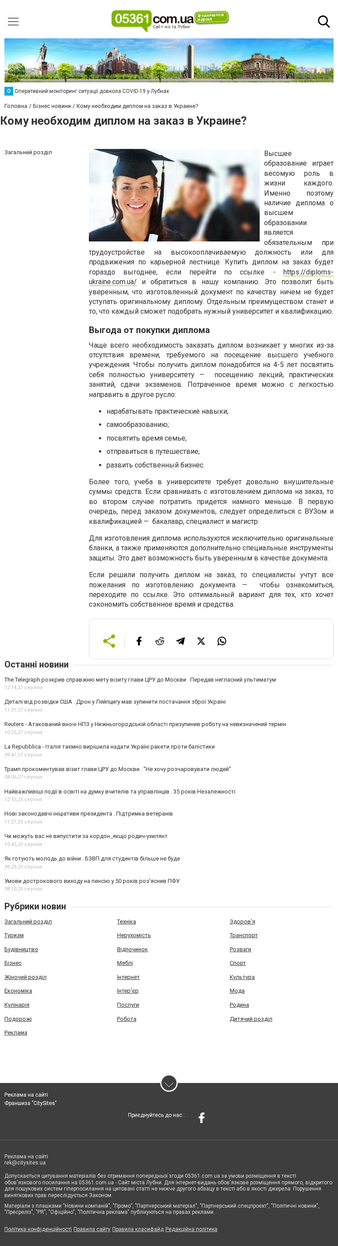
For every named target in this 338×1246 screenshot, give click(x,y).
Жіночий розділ (25, 977)
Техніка (126, 921)
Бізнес (13, 963)
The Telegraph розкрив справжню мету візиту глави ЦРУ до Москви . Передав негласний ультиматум (140, 679)
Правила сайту (91, 1229)
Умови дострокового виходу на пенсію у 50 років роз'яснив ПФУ (92, 881)
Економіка (18, 990)
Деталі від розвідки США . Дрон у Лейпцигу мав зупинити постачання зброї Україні (115, 701)
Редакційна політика (191, 1229)
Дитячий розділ (251, 1019)
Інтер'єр (128, 990)
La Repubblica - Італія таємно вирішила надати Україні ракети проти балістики (109, 746)
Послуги (128, 1004)
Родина (239, 1004)
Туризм (14, 935)
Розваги (240, 949)
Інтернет (128, 977)
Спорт (238, 963)
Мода (237, 990)
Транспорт (244, 935)
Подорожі (18, 1019)
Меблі (125, 963)
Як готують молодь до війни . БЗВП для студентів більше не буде (92, 858)
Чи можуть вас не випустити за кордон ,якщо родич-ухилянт (86, 836)
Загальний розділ (28, 921)
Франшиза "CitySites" (30, 1103)
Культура (242, 977)
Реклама (15, 1032)
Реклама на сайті (26, 1095)
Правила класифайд (138, 1229)
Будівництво (21, 949)
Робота (126, 1019)
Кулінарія (16, 1004)
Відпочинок (132, 949)
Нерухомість (134, 935)
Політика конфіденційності (38, 1229)
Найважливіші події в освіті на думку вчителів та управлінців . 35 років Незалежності (119, 791)
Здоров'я (242, 921)
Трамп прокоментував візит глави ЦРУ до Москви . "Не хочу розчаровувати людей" (117, 769)
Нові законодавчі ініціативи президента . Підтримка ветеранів (88, 813)
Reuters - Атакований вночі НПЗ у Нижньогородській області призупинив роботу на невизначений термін (145, 724)
